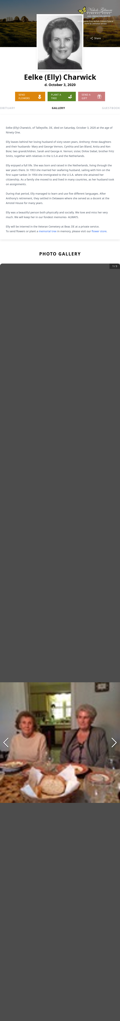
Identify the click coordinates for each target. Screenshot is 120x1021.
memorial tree (47, 231)
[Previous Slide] (6, 742)
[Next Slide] (114, 742)
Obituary (7, 108)
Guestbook (111, 108)
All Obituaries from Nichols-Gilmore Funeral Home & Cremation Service (95, 22)
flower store (99, 231)
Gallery (58, 108)
